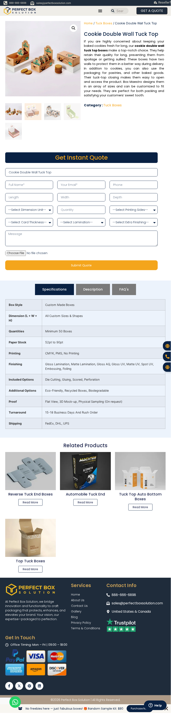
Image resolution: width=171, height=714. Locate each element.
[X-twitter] (19, 686)
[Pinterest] (29, 686)
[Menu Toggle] (100, 11)
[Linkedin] (39, 686)
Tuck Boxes (103, 23)
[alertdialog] (85, 708)
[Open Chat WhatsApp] (15, 702)
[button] (73, 28)
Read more (30, 502)
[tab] (54, 289)
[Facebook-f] (9, 686)
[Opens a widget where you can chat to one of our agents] (155, 705)
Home (88, 23)
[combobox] (119, 11)
